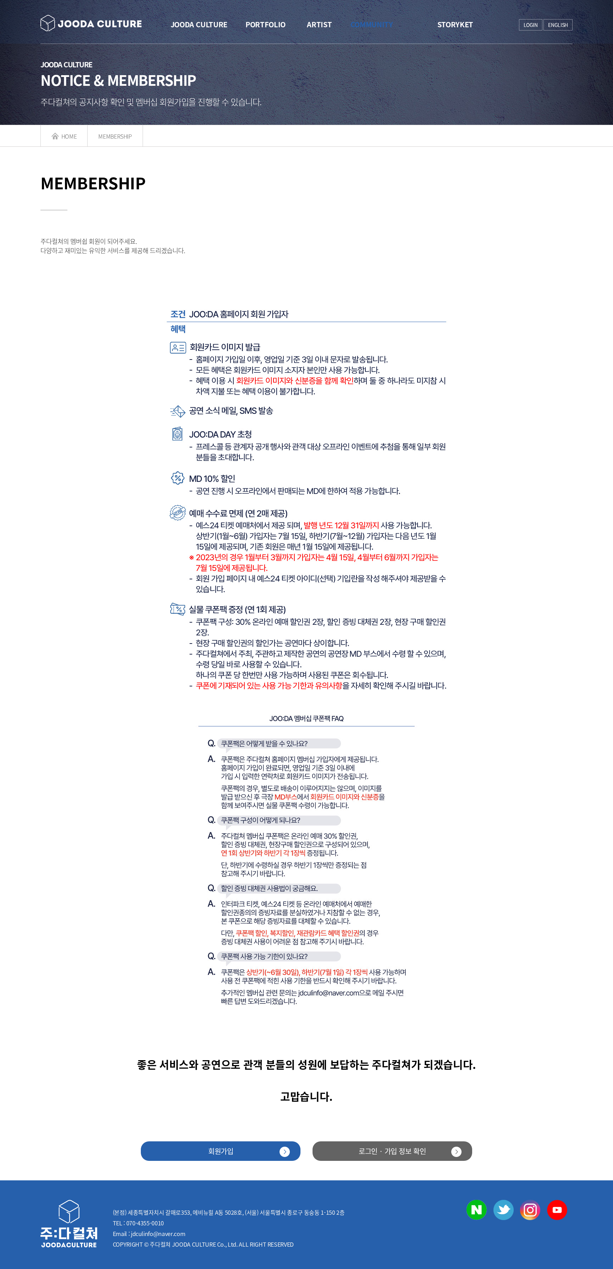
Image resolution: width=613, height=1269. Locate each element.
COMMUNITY (371, 24)
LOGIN (531, 24)
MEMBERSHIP (115, 136)
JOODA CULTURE (199, 24)
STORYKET (455, 24)
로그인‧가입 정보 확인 (392, 1151)
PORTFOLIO (265, 24)
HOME (68, 136)
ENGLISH (558, 24)
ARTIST (319, 24)
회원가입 (220, 1151)
